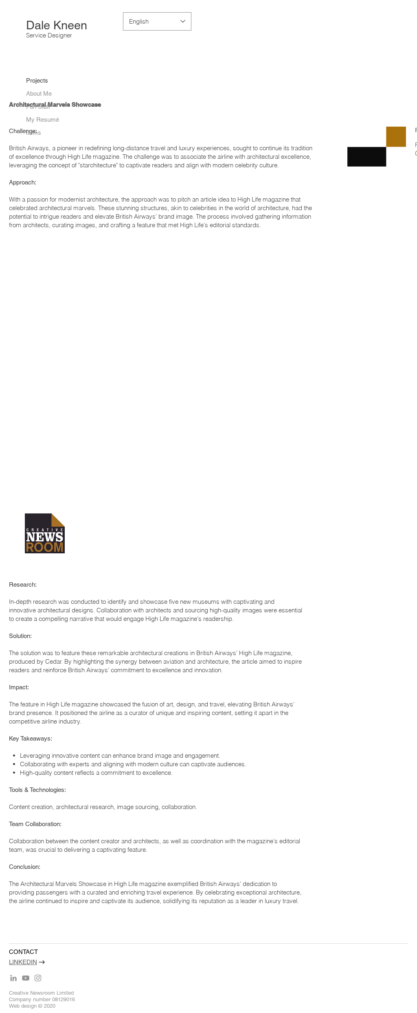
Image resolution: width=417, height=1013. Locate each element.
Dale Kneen (56, 25)
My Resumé (42, 119)
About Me (39, 93)
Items (33, 132)
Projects (37, 80)
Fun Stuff (38, 106)
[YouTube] (25, 978)
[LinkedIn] (13, 978)
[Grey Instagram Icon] (37, 978)
